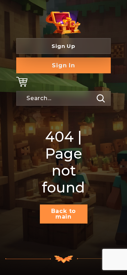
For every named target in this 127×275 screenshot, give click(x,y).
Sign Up (63, 46)
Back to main (63, 214)
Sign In (63, 65)
